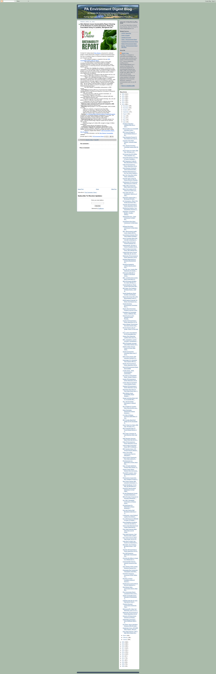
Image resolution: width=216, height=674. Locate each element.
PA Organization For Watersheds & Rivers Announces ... (128, 507)
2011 (123, 660)
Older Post (114, 189)
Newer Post (81, 189)
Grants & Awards (125, 35)
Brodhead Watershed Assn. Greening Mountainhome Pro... (129, 261)
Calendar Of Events (126, 37)
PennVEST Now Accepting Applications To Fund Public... (129, 490)
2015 (123, 652)
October (125, 110)
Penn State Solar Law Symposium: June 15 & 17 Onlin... (130, 194)
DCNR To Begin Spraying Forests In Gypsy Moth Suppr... (129, 348)
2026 (123, 94)
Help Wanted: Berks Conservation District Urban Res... (130, 589)
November (125, 107)
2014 (123, 654)
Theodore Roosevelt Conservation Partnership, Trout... (130, 606)
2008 (123, 666)
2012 (123, 658)
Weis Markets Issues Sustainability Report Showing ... (128, 395)
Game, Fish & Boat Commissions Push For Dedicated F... (129, 454)
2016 (123, 650)
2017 (123, 648)
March (124, 635)
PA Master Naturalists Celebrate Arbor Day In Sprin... (129, 125)
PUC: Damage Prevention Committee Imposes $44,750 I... (130, 147)
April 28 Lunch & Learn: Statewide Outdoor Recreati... (128, 317)
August (125, 114)
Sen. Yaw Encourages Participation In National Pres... (129, 403)
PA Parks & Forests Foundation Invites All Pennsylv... (129, 580)
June (124, 118)
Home (97, 189)
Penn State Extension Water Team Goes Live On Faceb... (130, 531)
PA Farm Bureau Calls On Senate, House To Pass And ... (130, 329)
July (124, 116)
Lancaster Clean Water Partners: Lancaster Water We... (130, 142)
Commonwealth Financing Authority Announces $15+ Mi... (130, 563)
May (124, 120)
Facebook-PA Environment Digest (129, 41)
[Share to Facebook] (111, 136)
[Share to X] (109, 136)
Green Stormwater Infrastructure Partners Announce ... (129, 412)
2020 (123, 642)
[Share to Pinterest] (113, 136)
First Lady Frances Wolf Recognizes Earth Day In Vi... (129, 512)
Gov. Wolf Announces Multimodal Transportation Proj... (130, 555)
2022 (123, 102)
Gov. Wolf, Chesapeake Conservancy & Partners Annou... (129, 502)
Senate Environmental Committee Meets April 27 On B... (130, 353)
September (126, 112)
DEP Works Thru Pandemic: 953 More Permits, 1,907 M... (130, 546)
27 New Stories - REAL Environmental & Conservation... (128, 372)
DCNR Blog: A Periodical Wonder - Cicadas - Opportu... (129, 213)
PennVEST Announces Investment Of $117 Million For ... (130, 575)
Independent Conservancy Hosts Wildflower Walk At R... (129, 621)
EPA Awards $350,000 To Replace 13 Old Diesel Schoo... (129, 274)
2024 (123, 98)
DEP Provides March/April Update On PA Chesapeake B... (130, 421)
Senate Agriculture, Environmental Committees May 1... (130, 305)
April (124, 122)
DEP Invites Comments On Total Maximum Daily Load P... (130, 435)
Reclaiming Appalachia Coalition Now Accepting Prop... (129, 266)
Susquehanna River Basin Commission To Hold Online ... (130, 223)
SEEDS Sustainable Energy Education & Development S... (130, 597)
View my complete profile (128, 85)
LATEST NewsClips (126, 33)
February (125, 637)
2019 (123, 644)
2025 (123, 96)
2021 (123, 104)
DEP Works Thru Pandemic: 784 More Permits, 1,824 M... (130, 290)
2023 (123, 100)
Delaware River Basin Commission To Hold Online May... (130, 228)
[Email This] (105, 136)
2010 (123, 662)
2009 (123, 664)
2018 (123, 646)
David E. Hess (125, 53)
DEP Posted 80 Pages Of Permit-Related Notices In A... (130, 430)
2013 (123, 656)
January (125, 639)
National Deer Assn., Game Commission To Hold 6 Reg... (129, 218)
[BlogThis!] (107, 136)
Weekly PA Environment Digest (129, 43)
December (125, 106)
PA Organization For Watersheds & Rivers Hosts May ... (130, 462)
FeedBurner (101, 208)
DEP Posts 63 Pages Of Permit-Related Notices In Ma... (130, 134)
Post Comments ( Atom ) (91, 192)
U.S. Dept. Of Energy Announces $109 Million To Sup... (130, 417)
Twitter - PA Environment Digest (129, 39)
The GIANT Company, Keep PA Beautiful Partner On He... (129, 474)
